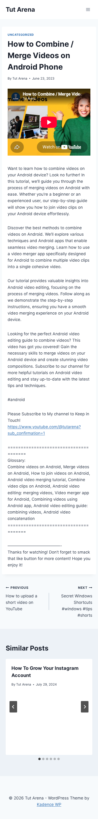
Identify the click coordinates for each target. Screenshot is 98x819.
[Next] (84, 706)
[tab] (39, 759)
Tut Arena (19, 78)
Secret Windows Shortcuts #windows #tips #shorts (76, 602)
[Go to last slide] (13, 706)
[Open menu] (87, 9)
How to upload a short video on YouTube (21, 598)
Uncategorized (21, 34)
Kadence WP (49, 804)
